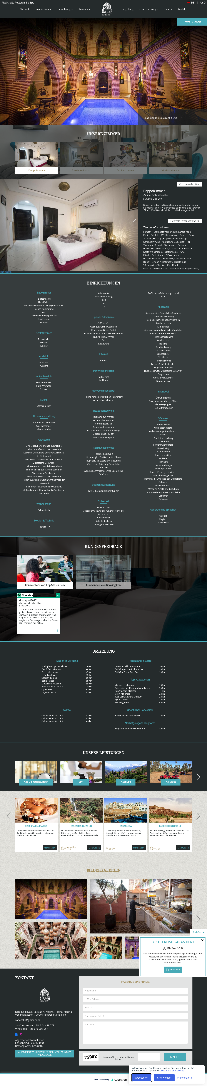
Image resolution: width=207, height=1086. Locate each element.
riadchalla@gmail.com (27, 1020)
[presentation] (3, 219)
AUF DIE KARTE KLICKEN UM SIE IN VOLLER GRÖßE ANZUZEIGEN (44, 1053)
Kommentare (85, 9)
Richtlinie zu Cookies (172, 1070)
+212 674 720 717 (38, 1028)
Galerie (168, 9)
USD (202, 2)
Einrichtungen (65, 9)
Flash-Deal (196, 974)
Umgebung (127, 9)
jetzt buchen (192, 22)
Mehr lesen (49, 847)
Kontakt (181, 9)
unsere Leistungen (149, 9)
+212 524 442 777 (44, 1025)
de (192, 2)
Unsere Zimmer (43, 9)
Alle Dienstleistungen (36, 781)
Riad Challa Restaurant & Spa (161, 117)
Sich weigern (164, 1077)
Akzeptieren (141, 1077)
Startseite (25, 9)
